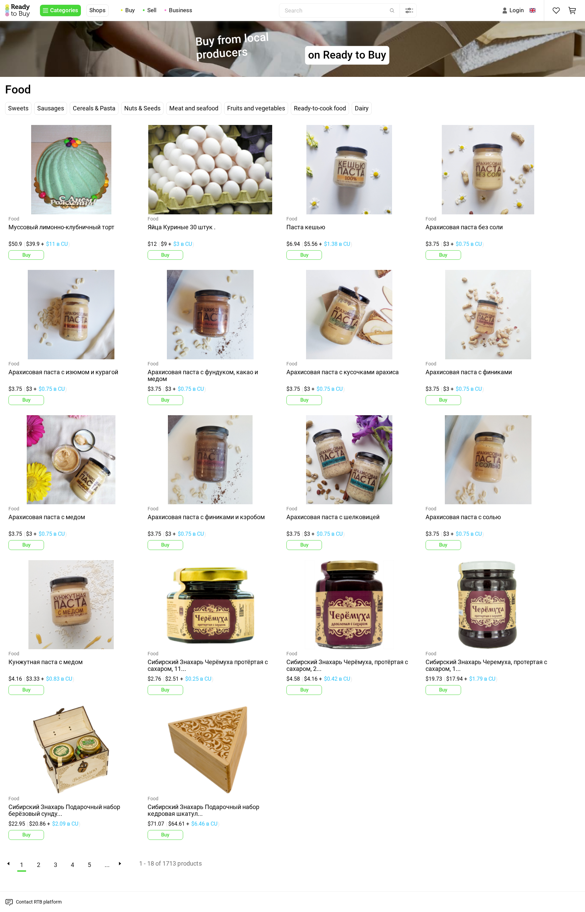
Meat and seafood (193, 108)
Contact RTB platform (39, 902)
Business (180, 10)
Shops (97, 10)
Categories (64, 10)
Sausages (50, 108)
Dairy (362, 108)
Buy (130, 10)
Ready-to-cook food (320, 108)
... (107, 865)
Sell (151, 10)
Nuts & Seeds (142, 108)
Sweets (18, 108)
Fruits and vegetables (256, 108)
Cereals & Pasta (94, 108)
